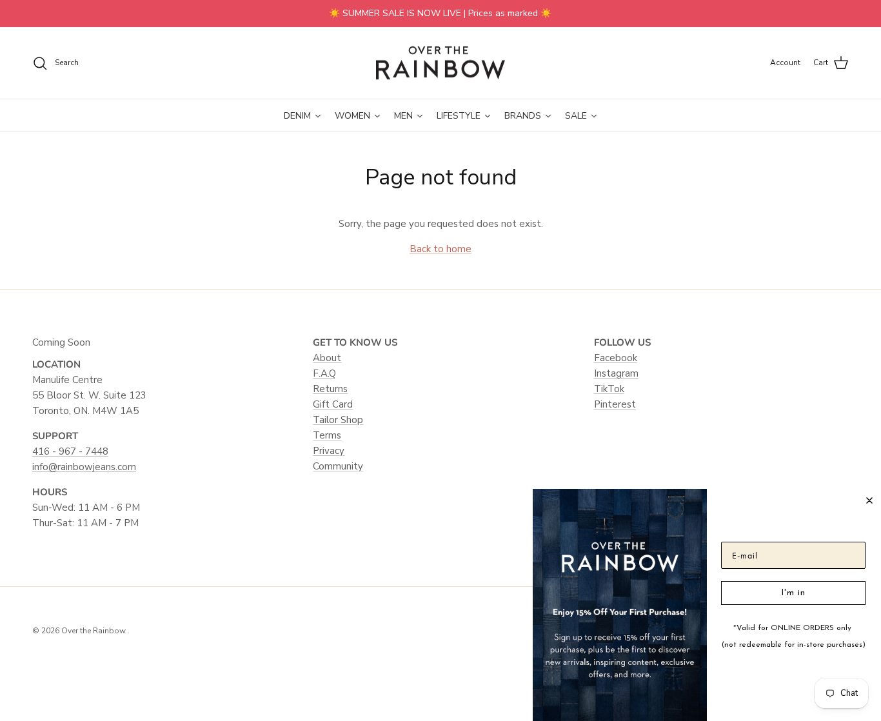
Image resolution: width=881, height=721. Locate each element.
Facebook (615, 357)
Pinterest (615, 404)
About (327, 357)
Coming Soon (61, 342)
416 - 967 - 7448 (70, 451)
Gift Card (333, 404)
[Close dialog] (869, 500)
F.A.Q (324, 373)
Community (338, 466)
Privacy (328, 450)
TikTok (609, 388)
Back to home (440, 248)
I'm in (793, 593)
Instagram (616, 373)
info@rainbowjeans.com (84, 466)
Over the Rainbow (94, 631)
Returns (330, 388)
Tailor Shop (338, 419)
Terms (327, 435)
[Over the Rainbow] (440, 63)
